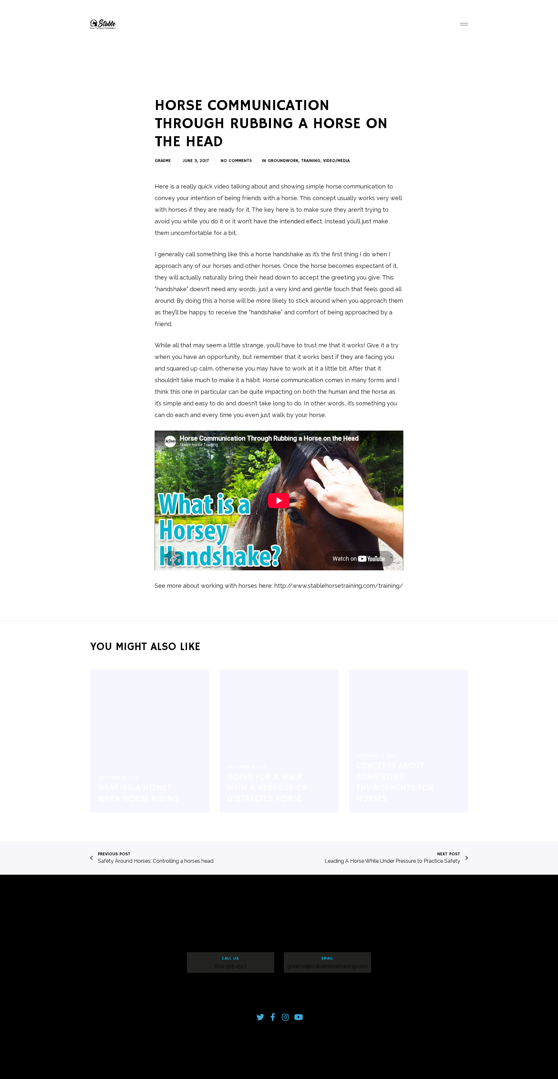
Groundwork (283, 161)
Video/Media (336, 161)
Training (310, 161)
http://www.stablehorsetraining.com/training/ (338, 585)
